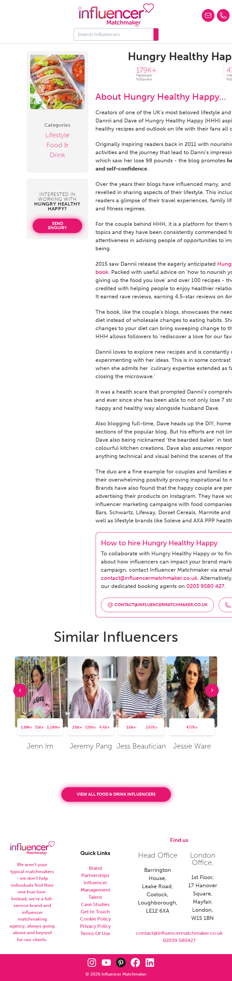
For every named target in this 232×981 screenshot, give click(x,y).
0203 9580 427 (205, 586)
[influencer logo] (116, 15)
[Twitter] (77, 962)
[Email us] (208, 15)
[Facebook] (135, 962)
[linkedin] (150, 962)
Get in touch (95, 911)
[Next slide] (212, 690)
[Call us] (223, 15)
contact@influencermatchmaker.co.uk (149, 578)
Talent (95, 897)
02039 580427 (179, 940)
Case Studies (95, 904)
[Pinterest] (121, 962)
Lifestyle (57, 135)
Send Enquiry (57, 225)
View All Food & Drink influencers (116, 794)
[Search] (156, 34)
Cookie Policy (95, 919)
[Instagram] (92, 962)
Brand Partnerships (95, 871)
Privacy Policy (95, 926)
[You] (106, 962)
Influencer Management (95, 886)
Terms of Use (95, 933)
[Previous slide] (20, 690)
